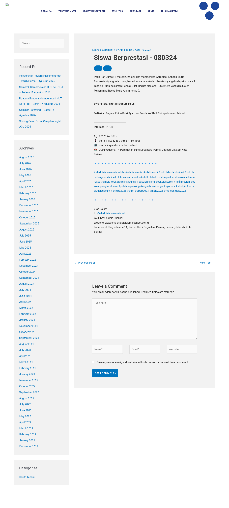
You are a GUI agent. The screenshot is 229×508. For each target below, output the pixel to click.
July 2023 (25, 350)
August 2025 (26, 229)
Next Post (207, 262)
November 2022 (28, 380)
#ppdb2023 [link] (142, 190)
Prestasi (135, 11)
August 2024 (26, 283)
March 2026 (26, 187)
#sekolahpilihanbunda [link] (123, 181)
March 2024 (26, 307)
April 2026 (25, 181)
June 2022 (25, 410)
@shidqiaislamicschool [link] (111, 213)
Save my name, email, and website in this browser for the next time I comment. (143, 362)
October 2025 (27, 217)
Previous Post (85, 262)
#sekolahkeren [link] (164, 181)
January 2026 (27, 199)
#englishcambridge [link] (151, 186)
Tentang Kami (67, 11)
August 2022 (26, 398)
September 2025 (29, 223)
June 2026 (25, 169)
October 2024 (27, 271)
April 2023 (25, 356)
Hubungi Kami (169, 11)
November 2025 (28, 211)
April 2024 (25, 301)
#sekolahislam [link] (130, 172)
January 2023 (27, 374)
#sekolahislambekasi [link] (171, 172)
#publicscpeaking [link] (129, 186)
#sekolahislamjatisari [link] (123, 177)
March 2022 (26, 428)
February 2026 (27, 193)
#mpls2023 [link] (156, 190)
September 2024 (29, 277)
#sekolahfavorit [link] (148, 172)
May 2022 (25, 416)
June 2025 (25, 241)
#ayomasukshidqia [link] (175, 186)
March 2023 (26, 362)
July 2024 (25, 289)
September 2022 (29, 392)
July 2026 (25, 163)
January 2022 (27, 440)
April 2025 (25, 253)
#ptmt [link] (130, 190)
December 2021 (28, 446)
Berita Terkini (27, 477)
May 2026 (25, 175)
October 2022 (27, 386)
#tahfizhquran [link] (182, 181)
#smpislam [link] (167, 177)
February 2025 (27, 259)
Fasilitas (117, 11)
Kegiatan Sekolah (93, 11)
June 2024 (25, 295)
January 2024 (27, 320)
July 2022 (25, 404)
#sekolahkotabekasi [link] (148, 177)
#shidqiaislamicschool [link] (107, 172)
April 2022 (25, 422)
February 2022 (27, 434)
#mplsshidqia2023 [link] (175, 190)
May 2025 (25, 247)
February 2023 (27, 368)
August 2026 (26, 157)
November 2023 (28, 326)
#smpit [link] (105, 181)
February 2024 (27, 314)
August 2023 (26, 344)
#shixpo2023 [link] (118, 190)
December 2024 (28, 265)
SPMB (151, 11)
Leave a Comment (102, 49)
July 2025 (25, 235)
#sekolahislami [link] (146, 181)
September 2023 (29, 338)
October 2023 (27, 332)
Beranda (46, 11)
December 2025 (28, 205)
